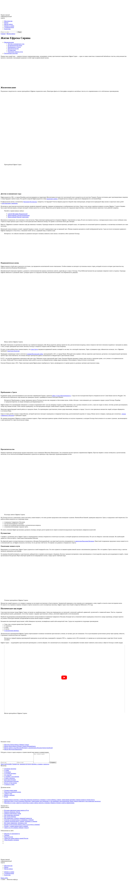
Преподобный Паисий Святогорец (18, 217)
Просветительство (13, 48)
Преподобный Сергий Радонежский (19, 215)
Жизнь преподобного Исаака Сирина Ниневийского (20, 746)
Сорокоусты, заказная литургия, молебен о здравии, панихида (25, 764)
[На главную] (8, 13)
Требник (6, 835)
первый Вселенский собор (35, 354)
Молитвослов (8, 21)
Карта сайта (4, 878)
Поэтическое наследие (11, 53)
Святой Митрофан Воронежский (17, 214)
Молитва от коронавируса (12, 833)
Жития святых (8, 24)
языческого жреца (51, 199)
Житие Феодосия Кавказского (13, 749)
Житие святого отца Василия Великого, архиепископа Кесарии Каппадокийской (28, 748)
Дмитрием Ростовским (30, 201)
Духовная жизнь (9, 27)
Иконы (6, 22)
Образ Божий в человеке (11, 840)
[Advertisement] (64, 72)
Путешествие (12, 50)
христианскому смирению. (9, 203)
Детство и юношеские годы (16, 44)
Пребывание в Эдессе (14, 47)
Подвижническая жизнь (15, 45)
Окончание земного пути (15, 52)
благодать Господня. (13, 351)
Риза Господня (8, 837)
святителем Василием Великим (84, 541)
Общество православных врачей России (16, 838)
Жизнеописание (9, 42)
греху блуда (34, 349)
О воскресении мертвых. (11, 630)
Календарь (7, 29)
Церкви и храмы (9, 26)
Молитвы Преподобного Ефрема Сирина (16, 744)
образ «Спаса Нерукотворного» (61, 395)
